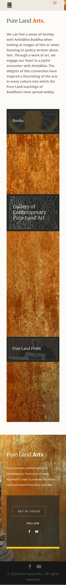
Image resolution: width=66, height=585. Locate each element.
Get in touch (29, 511)
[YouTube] (39, 567)
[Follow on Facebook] (29, 531)
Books (17, 120)
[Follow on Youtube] (37, 531)
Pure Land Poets (26, 348)
